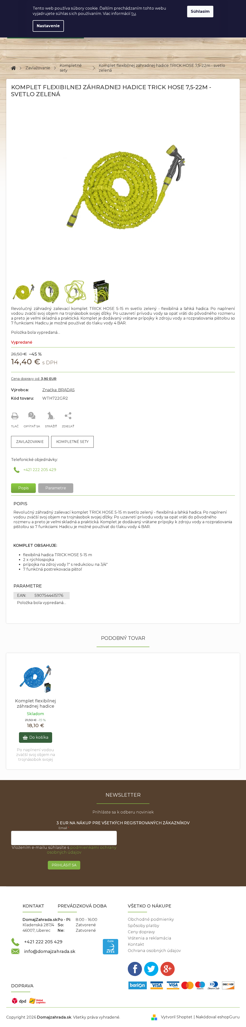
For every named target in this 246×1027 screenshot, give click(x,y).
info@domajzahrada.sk (49, 951)
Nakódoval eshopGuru (218, 1017)
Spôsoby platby (143, 925)
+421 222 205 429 (39, 469)
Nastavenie (48, 26)
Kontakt (136, 944)
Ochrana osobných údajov (154, 950)
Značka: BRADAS (58, 390)
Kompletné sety (72, 442)
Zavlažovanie (30, 442)
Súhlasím (200, 11)
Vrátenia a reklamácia (149, 938)
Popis (23, 488)
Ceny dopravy (141, 932)
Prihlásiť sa (64, 865)
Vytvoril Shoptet (176, 1017)
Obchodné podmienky (151, 919)
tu (133, 13)
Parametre (55, 488)
